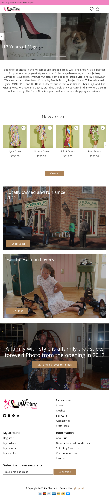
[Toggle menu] (103, 9)
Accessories (63, 420)
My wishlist (10, 453)
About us (61, 438)
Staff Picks (62, 425)
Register (8, 438)
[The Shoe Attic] (12, 9)
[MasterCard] (44, 494)
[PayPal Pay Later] (63, 494)
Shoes (59, 405)
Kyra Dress (14, 151)
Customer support (67, 453)
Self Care (61, 415)
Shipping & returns (67, 448)
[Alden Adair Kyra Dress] (15, 136)
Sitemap (61, 458)
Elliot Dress (68, 151)
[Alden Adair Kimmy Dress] (41, 136)
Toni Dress (94, 151)
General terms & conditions (73, 443)
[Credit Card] (40, 494)
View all (54, 173)
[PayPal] (58, 494)
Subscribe (65, 472)
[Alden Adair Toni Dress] (94, 136)
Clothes (60, 410)
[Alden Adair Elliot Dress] (67, 136)
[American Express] (54, 494)
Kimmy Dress (41, 151)
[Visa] (49, 494)
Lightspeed (78, 488)
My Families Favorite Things (54, 364)
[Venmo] (68, 494)
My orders (9, 443)
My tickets (9, 448)
